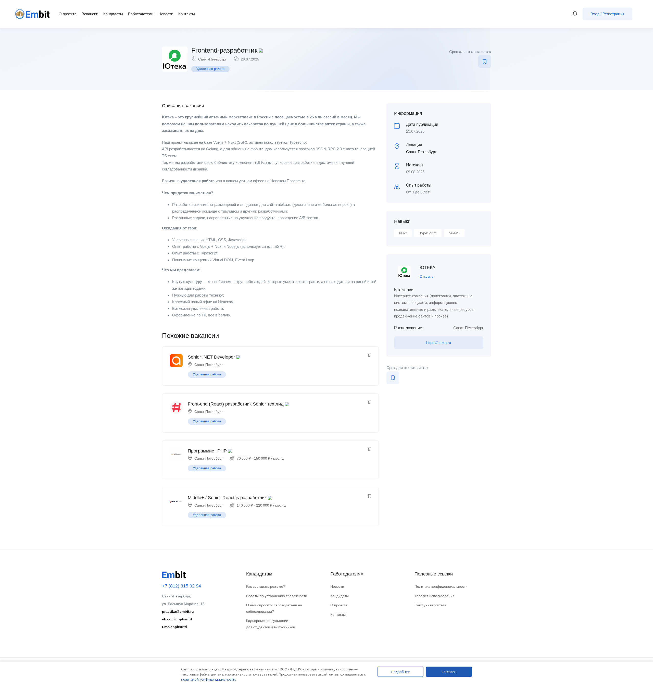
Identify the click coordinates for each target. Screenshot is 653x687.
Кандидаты (113, 14)
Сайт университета (430, 605)
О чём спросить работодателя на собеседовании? (274, 608)
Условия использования (435, 596)
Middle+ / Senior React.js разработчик (227, 497)
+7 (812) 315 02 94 (181, 585)
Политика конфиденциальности (441, 586)
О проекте (68, 14)
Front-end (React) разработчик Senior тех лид (236, 404)
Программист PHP (207, 450)
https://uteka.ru (438, 342)
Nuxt (403, 233)
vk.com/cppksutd (177, 619)
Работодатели (140, 14)
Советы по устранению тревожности (276, 596)
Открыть (426, 276)
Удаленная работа (210, 69)
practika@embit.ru (178, 611)
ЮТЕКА (427, 267)
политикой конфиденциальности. (208, 679)
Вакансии (90, 14)
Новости (165, 14)
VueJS (454, 233)
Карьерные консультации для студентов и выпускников (270, 624)
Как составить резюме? (265, 586)
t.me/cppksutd (174, 627)
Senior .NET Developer (211, 357)
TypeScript (427, 233)
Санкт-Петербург (212, 59)
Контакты (186, 14)
